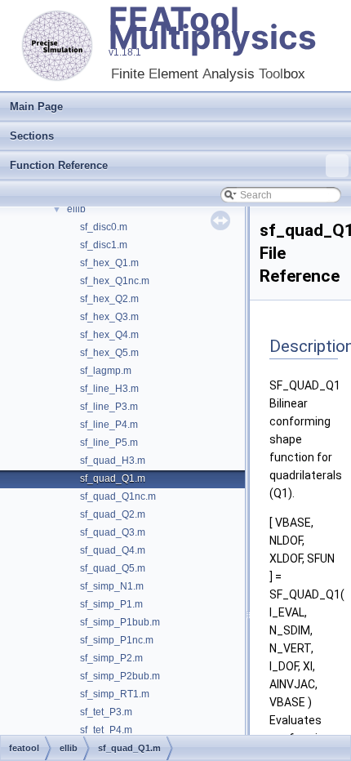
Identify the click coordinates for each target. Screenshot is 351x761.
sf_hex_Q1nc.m (114, 281)
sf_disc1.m (103, 245)
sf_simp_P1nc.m (116, 640)
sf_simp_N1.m (112, 586)
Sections (32, 136)
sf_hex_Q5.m (109, 352)
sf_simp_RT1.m (114, 694)
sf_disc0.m (103, 227)
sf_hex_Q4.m (109, 334)
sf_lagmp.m (105, 370)
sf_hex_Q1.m (109, 263)
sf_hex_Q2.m (109, 299)
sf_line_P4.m (109, 424)
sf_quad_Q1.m (112, 478)
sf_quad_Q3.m (112, 532)
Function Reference (59, 165)
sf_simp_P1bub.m (120, 622)
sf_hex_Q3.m (109, 317)
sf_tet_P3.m (106, 712)
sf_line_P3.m (109, 406)
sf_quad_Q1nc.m (118, 496)
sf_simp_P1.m (111, 604)
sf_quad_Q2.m (112, 514)
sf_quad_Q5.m (112, 568)
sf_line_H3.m (109, 388)
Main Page (36, 106)
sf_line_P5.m (109, 442)
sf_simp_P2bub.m (120, 676)
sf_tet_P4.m (106, 730)
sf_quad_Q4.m (112, 550)
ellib (76, 209)
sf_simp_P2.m (111, 658)
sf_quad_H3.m (112, 460)
